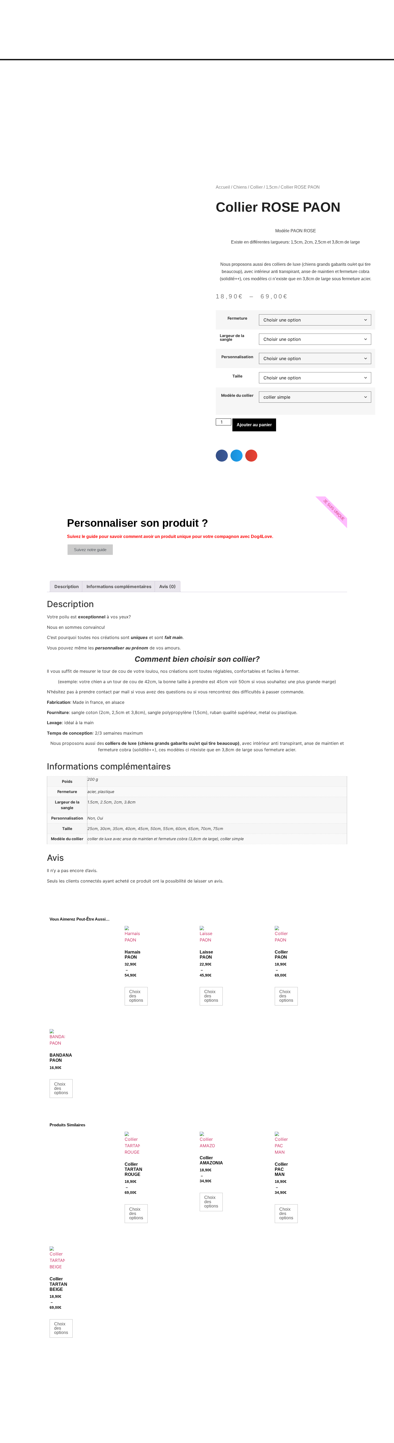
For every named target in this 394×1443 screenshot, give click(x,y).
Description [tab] (66, 586)
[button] (222, 456)
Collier (256, 187)
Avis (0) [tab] (167, 586)
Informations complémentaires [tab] (119, 586)
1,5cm (271, 187)
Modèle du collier (237, 395)
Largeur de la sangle (232, 338)
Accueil (223, 187)
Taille (237, 376)
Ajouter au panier (254, 425)
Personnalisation (237, 357)
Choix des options (136, 996)
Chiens (240, 187)
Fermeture (237, 318)
